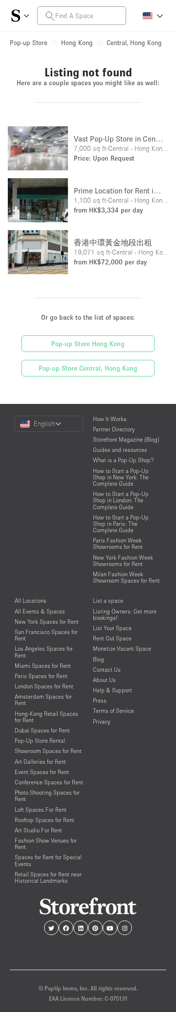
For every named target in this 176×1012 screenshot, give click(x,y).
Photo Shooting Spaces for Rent (47, 795)
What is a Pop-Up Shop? (123, 460)
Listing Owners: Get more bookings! (124, 614)
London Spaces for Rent (44, 686)
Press (100, 700)
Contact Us (107, 669)
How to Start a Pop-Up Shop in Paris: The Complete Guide (121, 523)
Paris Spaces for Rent (41, 676)
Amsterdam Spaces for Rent (43, 699)
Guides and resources (120, 450)
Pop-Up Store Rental (40, 740)
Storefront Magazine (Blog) (126, 439)
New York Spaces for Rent (47, 621)
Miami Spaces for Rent (43, 665)
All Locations (30, 600)
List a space (108, 600)
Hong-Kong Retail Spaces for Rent (46, 716)
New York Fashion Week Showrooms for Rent (123, 560)
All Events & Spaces (40, 611)
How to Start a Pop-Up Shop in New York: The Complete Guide (121, 477)
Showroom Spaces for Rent (48, 751)
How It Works (110, 419)
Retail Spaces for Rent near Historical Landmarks (48, 877)
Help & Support (112, 690)
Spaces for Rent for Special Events (48, 860)
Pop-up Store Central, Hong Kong (88, 368)
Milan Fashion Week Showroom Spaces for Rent (126, 577)
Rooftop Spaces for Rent (44, 820)
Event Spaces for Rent (42, 772)
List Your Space (112, 628)
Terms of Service (113, 710)
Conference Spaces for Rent (49, 782)
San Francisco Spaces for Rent (46, 635)
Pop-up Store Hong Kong (88, 344)
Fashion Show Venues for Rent (46, 843)
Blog (98, 659)
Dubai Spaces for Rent (42, 730)
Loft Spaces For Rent (40, 809)
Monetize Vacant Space (122, 648)
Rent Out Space (112, 638)
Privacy (101, 721)
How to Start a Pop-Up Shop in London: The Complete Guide (121, 500)
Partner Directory (113, 429)
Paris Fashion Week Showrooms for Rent (118, 543)
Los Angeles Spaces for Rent (44, 651)
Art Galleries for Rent (40, 761)
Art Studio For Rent (38, 830)
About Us (104, 680)
